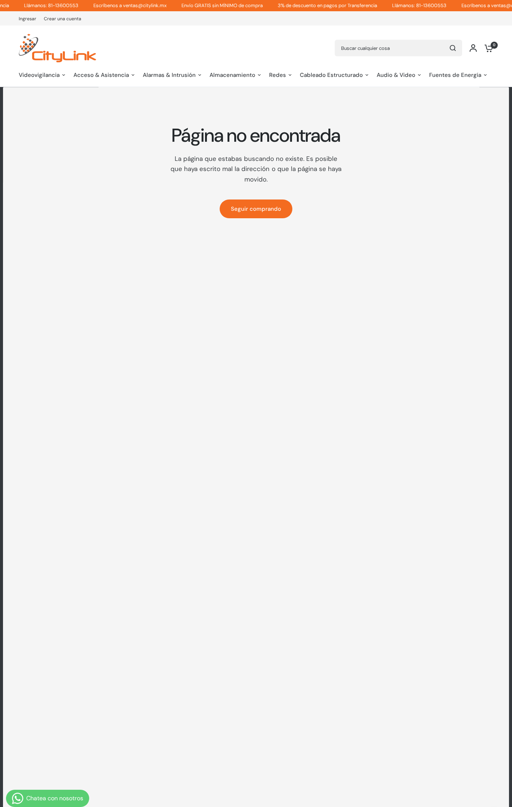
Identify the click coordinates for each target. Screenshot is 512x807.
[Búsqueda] (452, 48)
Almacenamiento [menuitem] (232, 75)
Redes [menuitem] (277, 75)
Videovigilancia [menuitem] (39, 75)
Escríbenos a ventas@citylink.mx (120, 5)
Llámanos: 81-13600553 (41, 5)
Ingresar (27, 19)
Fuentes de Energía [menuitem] (455, 75)
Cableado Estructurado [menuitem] (331, 75)
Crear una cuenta (62, 19)
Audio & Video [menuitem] (396, 75)
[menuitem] (29, 18)
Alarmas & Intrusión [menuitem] (169, 75)
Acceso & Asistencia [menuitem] (101, 75)
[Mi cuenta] (473, 48)
